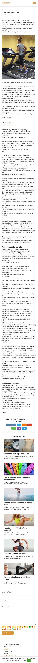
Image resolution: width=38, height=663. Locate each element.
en (5, 655)
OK (29, 660)
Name (4, 595)
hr (15, 655)
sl (11, 655)
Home (3, 10)
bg (7, 655)
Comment (5, 607)
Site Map (6, 649)
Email (4, 601)
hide (10, 123)
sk (9, 655)
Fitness (4, 14)
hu (13, 655)
